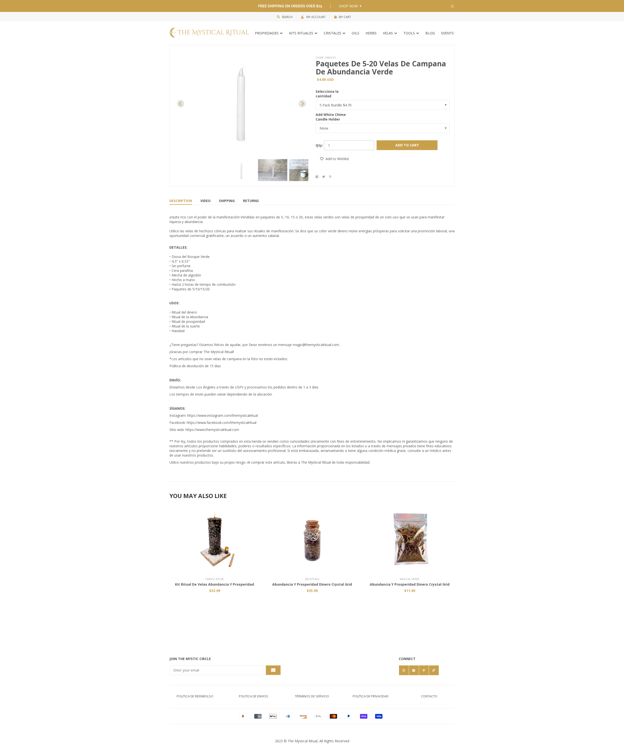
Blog (430, 33)
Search (287, 17)
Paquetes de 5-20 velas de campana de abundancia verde (381, 68)
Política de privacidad (371, 696)
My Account (316, 17)
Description (180, 200)
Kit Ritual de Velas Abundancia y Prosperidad (214, 584)
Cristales (333, 33)
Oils (355, 33)
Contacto (429, 696)
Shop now (349, 6)
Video (205, 200)
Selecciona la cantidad (327, 93)
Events (447, 33)
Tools (409, 33)
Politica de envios (253, 696)
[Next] (302, 103)
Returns (251, 200)
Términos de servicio (312, 696)
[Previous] (180, 103)
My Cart (345, 17)
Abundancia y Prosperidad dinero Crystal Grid (312, 584)
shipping (227, 200)
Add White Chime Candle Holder (331, 117)
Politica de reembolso (195, 696)
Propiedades (267, 33)
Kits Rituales (301, 33)
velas (388, 33)
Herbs (371, 33)
